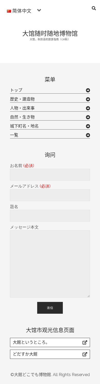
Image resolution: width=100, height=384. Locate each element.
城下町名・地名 (24, 126)
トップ (16, 90)
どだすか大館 (25, 354)
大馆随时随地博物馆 (50, 33)
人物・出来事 (22, 108)
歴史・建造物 (22, 99)
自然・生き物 (22, 117)
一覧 (14, 135)
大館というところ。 (31, 342)
